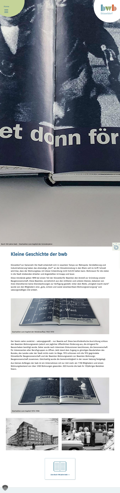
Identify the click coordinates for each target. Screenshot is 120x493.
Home (6, 6)
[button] (5, 488)
